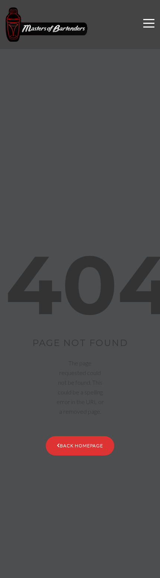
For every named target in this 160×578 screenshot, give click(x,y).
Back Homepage (81, 445)
